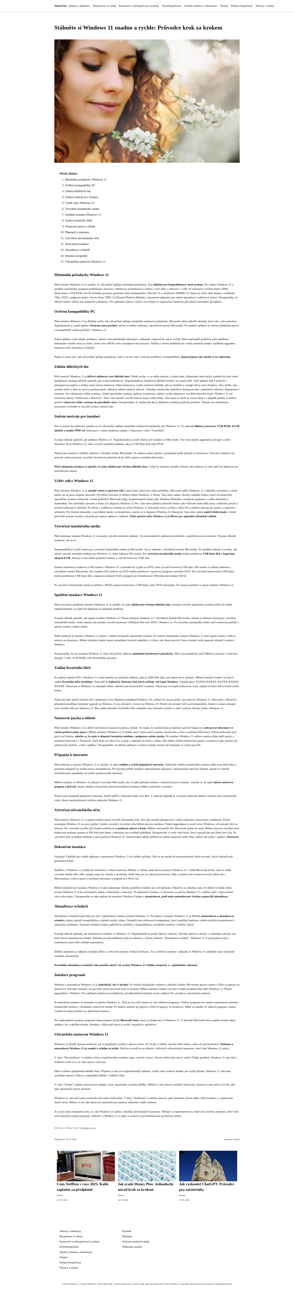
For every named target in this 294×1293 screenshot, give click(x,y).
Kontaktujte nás (88, 1128)
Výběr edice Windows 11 (80, 202)
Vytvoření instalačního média (82, 208)
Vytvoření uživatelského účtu (82, 238)
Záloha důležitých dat (77, 191)
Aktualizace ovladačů (77, 249)
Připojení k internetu (77, 232)
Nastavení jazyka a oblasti (80, 226)
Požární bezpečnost (242, 5)
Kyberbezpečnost (171, 5)
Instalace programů (76, 255)
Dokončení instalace (77, 244)
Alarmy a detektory (79, 5)
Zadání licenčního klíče (78, 220)
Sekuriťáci (60, 5)
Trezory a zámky (265, 5)
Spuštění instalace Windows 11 (83, 214)
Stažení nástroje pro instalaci (81, 197)
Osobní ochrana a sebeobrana (200, 5)
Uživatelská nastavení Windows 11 (85, 261)
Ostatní (224, 5)
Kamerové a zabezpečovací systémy (139, 5)
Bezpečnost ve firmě (104, 5)
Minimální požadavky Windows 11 (86, 179)
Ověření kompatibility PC (80, 185)
